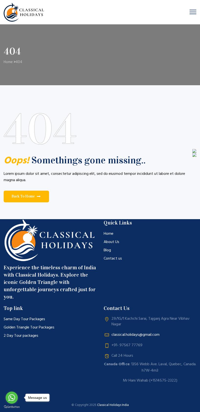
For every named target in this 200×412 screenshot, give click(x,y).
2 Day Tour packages (21, 336)
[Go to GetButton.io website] (12, 407)
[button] (26, 196)
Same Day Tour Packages (24, 319)
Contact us (113, 258)
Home (8, 62)
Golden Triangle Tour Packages (29, 327)
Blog (107, 250)
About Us (111, 242)
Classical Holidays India (113, 405)
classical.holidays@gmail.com (135, 335)
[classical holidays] (25, 12)
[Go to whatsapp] (12, 398)
